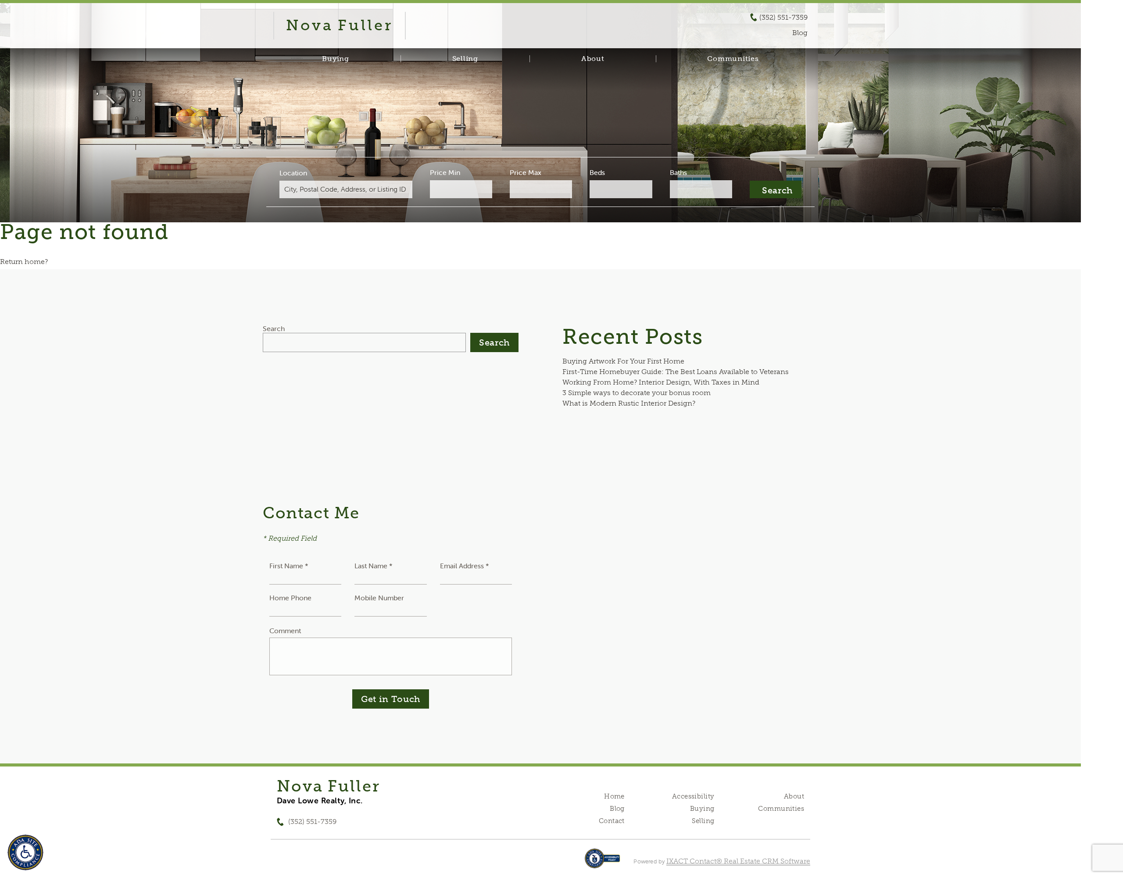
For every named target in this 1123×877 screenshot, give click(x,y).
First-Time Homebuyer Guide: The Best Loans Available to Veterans (675, 371)
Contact (612, 821)
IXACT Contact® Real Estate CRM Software (738, 861)
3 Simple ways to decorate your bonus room (636, 393)
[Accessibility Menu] (25, 852)
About (592, 58)
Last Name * (373, 565)
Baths (678, 172)
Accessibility (693, 796)
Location (293, 172)
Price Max (525, 172)
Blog (617, 809)
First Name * (288, 565)
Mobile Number (379, 597)
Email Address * (464, 565)
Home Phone (290, 597)
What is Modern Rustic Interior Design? (628, 403)
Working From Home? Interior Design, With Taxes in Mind (660, 382)
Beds (597, 172)
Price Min (445, 172)
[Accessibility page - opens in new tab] (602, 863)
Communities (732, 58)
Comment (285, 630)
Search (274, 328)
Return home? (24, 261)
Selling (465, 58)
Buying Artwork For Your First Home (623, 361)
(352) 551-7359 (783, 17)
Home (614, 796)
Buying (335, 58)
